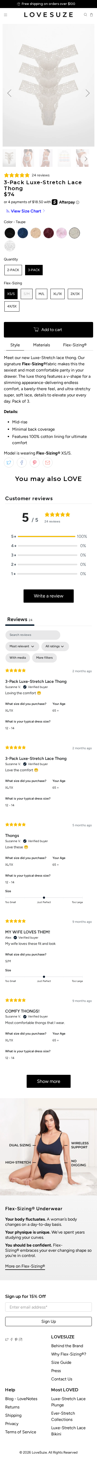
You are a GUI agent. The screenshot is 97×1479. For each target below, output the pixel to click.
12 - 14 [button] (9, 728)
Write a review (48, 596)
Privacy (11, 1423)
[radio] (9, 233)
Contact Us (61, 1379)
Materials (41, 344)
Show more (48, 1081)
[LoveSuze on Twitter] (7, 1339)
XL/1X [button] (9, 710)
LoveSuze (39, 1452)
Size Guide (61, 1362)
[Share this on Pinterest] (35, 462)
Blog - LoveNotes (21, 1398)
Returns (12, 1407)
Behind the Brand (67, 1345)
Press (56, 1370)
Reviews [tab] (19, 619)
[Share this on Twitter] (9, 462)
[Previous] (9, 93)
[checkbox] (17, 658)
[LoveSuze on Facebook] (11, 1339)
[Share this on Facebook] (22, 462)
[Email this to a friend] (48, 462)
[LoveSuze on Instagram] (20, 1339)
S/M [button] (8, 961)
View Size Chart (26, 211)
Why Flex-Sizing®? (68, 1354)
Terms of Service (20, 1431)
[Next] (88, 93)
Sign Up (48, 1321)
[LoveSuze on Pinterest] (16, 1339)
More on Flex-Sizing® (25, 1266)
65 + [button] (56, 710)
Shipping (13, 1415)
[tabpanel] (48, 861)
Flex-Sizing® (75, 344)
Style (15, 344)
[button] (48, 536)
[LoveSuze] (48, 14)
